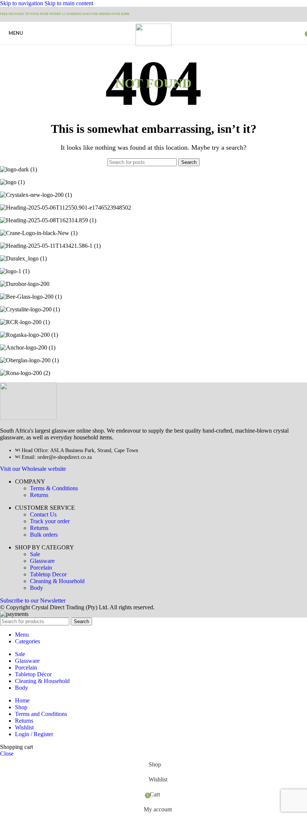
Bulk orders (44, 534)
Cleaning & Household (57, 581)
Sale (35, 554)
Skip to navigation (22, 3)
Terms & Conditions (54, 488)
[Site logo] (153, 44)
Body (36, 588)
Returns (39, 495)
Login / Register (34, 734)
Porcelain (41, 567)
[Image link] (28, 418)
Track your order (50, 521)
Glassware (42, 561)
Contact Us (43, 514)
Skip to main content (69, 3)
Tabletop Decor (48, 574)
